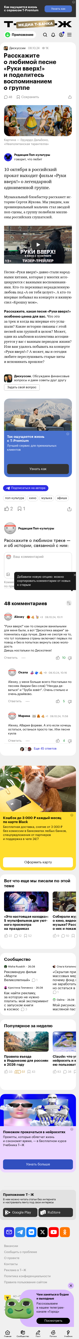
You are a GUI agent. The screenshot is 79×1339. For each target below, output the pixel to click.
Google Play (21, 1212)
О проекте (11, 1258)
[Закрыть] (72, 583)
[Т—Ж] (38, 24)
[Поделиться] (70, 97)
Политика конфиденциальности (27, 1276)
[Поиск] (45, 34)
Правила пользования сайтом (25, 1282)
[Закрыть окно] (71, 1286)
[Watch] (38, 245)
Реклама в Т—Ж (15, 1270)
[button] (73, 2)
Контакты (11, 1264)
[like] (58, 658)
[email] (9, 1232)
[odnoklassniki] (65, 1232)
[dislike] (70, 658)
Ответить (10, 657)
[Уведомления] (53, 34)
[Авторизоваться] (61, 34)
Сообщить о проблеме (20, 1252)
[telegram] (20, 1232)
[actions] (23, 658)
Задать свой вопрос (21, 387)
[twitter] (42, 1232)
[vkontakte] (31, 1232)
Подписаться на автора (28, 488)
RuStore (54, 1212)
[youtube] (54, 1232)
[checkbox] (69, 34)
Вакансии (11, 1246)
